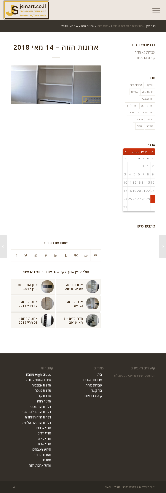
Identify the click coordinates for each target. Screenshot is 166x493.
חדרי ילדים (132, 105)
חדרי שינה (148, 112)
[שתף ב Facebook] (16, 255)
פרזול (139, 126)
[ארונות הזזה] (56, 84)
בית (99, 374)
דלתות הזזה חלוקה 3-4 (36, 412)
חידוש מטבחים (41, 449)
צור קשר (96, 390)
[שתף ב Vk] (76, 255)
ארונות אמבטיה (41, 385)
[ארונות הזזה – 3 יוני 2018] (162, 246)
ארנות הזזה (147, 91)
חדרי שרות (134, 112)
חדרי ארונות (147, 105)
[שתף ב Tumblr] (66, 255)
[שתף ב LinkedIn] (56, 255)
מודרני (150, 119)
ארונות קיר (44, 396)
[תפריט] (157, 10)
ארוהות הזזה (136, 84)
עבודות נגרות (94, 385)
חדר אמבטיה (147, 98)
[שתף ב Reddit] (86, 255)
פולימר (150, 126)
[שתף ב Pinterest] (46, 255)
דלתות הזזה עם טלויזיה (36, 422)
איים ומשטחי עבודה (38, 380)
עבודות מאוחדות (145, 52)
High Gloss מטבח (38, 374)
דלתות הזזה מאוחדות (38, 417)
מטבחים (139, 119)
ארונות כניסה (43, 390)
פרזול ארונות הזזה (40, 465)
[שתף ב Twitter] (26, 255)
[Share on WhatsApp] (36, 255)
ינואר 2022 (139, 151)
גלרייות (134, 91)
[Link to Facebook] (14, 487)
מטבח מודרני (43, 454)
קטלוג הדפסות (146, 58)
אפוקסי (149, 84)
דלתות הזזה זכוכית (40, 406)
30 (153, 199)
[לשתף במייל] (96, 255)
